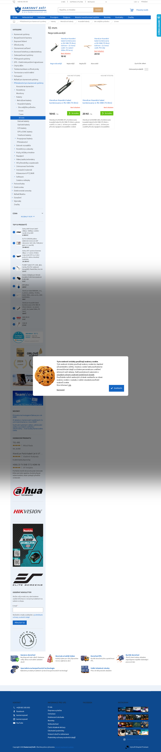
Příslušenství (22, 142)
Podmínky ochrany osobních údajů (61, 737)
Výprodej (17, 201)
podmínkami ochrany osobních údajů (28, 616)
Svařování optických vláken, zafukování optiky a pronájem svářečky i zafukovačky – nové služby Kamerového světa (28, 427)
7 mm (21, 114)
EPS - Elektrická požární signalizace (28, 62)
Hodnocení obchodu (56, 717)
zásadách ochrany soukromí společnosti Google (75, 375)
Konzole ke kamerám (25, 86)
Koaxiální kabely (24, 104)
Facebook (20, 711)
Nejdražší (82, 63)
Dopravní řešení (20, 41)
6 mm (21, 110)
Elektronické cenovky (22, 190)
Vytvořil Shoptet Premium (139, 747)
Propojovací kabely (24, 138)
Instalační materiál (24, 170)
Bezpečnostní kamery (23, 38)
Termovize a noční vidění (24, 72)
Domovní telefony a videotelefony (27, 51)
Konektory (20, 90)
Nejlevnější (70, 63)
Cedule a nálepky (23, 180)
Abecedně (94, 63)
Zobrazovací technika (25, 166)
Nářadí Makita (19, 194)
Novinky (51, 720)
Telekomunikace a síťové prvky (26, 69)
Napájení (20, 156)
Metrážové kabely (24, 100)
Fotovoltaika (19, 183)
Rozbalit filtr (26, 216)
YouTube (19, 723)
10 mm (21, 117)
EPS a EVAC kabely (25, 131)
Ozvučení (17, 197)
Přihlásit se (20, 623)
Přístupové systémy (22, 58)
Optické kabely (24, 124)
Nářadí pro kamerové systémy (26, 79)
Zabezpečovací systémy (23, 55)
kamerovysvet (22, 715)
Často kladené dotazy (56, 727)
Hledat (98, 10)
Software (20, 177)
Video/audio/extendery (25, 159)
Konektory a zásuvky (24, 149)
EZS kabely (22, 128)
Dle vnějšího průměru (26, 107)
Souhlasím (118, 388)
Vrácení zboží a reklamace (58, 734)
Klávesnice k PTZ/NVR (25, 173)
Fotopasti (18, 76)
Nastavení (61, 390)
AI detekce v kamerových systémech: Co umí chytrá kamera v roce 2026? (28, 421)
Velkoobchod (53, 724)
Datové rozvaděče (23, 145)
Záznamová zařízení (22, 48)
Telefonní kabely (24, 135)
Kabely (19, 97)
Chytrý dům (18, 65)
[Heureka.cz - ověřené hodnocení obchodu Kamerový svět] (28, 337)
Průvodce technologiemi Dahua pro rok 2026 (27, 416)
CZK (135, 2)
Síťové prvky (19, 45)
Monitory (20, 93)
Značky (17, 204)
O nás (63, 2)
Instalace (91, 2)
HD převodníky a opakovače (27, 163)
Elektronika (19, 187)
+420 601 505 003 (23, 707)
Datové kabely (23, 121)
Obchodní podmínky (56, 730)
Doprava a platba (76, 2)
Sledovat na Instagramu (135, 739)
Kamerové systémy (21, 34)
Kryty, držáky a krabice (25, 152)
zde (69, 385)
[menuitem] (15, 17)
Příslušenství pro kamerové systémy (28, 83)
